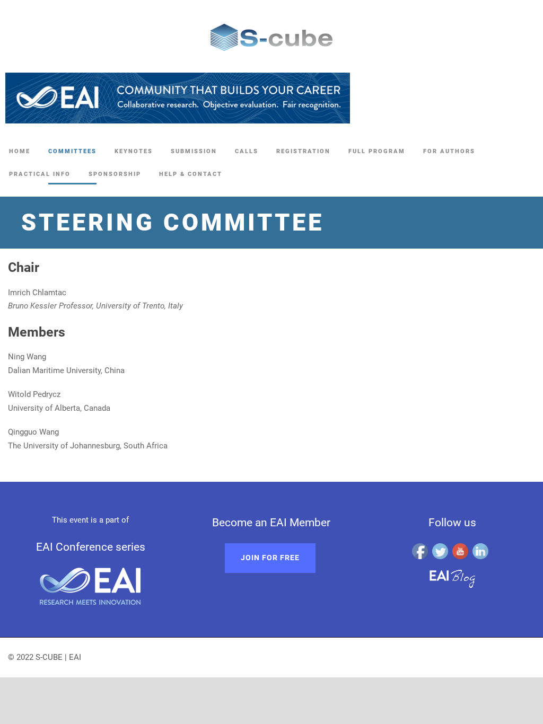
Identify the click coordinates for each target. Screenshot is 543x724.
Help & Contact (190, 174)
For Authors (449, 151)
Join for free (270, 557)
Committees (72, 151)
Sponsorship (115, 174)
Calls (246, 151)
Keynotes (134, 151)
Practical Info (40, 174)
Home (19, 151)
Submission (194, 151)
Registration (303, 151)
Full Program (376, 151)
